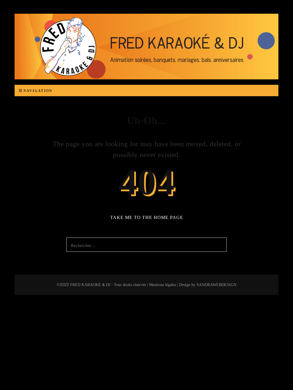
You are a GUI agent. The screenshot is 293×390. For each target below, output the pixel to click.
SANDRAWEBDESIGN (216, 284)
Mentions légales (162, 284)
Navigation (38, 91)
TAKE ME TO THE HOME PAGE (146, 217)
